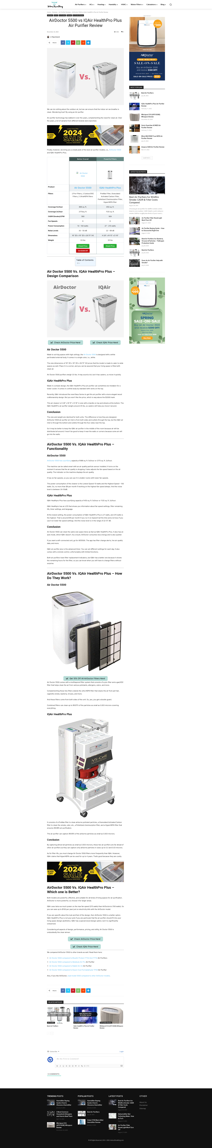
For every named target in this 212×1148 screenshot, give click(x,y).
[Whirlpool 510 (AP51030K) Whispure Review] (112, 1015)
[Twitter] (68, 42)
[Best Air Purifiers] (59, 1015)
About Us (143, 1102)
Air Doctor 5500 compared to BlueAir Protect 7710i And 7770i (73, 958)
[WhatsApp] (78, 42)
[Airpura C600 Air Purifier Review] (134, 149)
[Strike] (66, 1066)
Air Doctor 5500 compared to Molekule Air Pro (67, 962)
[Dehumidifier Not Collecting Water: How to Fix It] (112, 1115)
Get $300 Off (83, 251)
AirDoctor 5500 (115, 150)
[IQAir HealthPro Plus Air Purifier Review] (85, 1015)
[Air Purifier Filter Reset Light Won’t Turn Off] (134, 220)
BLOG (55, 15)
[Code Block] (78, 1066)
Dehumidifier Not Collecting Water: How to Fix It (126, 1116)
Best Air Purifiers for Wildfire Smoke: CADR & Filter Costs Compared (144, 200)
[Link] (81, 1066)
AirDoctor (50, 15)
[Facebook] (63, 42)
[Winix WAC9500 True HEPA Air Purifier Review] (134, 139)
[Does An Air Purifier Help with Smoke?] (134, 263)
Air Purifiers (62, 15)
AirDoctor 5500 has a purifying (59, 461)
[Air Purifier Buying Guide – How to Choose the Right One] (134, 231)
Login (121, 1051)
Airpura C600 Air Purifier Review (152, 147)
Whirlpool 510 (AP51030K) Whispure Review (64, 1125)
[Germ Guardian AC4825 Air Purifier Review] (134, 128)
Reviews (54, 12)
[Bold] (57, 1066)
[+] (88, 1066)
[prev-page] (48, 1033)
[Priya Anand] (48, 37)
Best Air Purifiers (52, 1026)
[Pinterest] (73, 42)
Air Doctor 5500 (82, 187)
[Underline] (63, 1066)
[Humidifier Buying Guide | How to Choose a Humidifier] (51, 1102)
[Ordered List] (69, 1066)
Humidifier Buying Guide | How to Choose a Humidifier (63, 1103)
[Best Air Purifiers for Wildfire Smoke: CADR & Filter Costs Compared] (147, 185)
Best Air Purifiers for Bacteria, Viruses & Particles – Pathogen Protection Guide (153, 241)
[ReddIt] (83, 42)
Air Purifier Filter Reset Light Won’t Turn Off (126, 1127)
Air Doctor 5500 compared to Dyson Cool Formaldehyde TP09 (73, 970)
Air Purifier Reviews (65, 12)
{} (85, 1066)
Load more (146, 158)
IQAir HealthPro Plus (110, 187)
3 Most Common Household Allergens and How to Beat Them (64, 1114)
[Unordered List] (72, 1066)
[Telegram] (88, 42)
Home (49, 12)
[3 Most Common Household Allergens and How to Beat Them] (51, 1113)
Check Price (82, 246)
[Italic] (60, 1066)
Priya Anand (56, 37)
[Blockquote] (75, 1066)
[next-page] (52, 1033)
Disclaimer (143, 1105)
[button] (170, 4)
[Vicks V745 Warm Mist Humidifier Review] (81, 1122)
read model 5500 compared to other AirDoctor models (89, 976)
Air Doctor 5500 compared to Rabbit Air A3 (66, 966)
